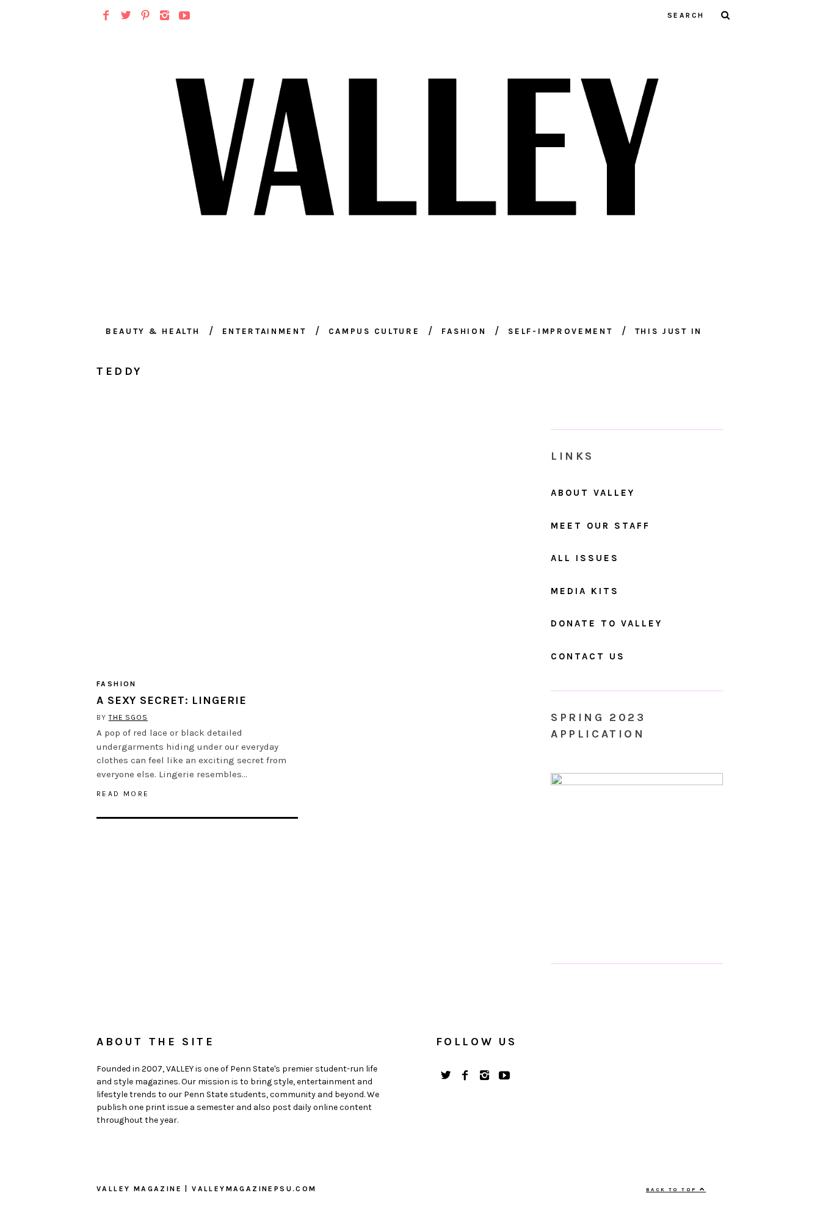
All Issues (585, 558)
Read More (123, 793)
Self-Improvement (560, 331)
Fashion (463, 331)
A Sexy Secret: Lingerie (171, 700)
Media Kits (585, 591)
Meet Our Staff (600, 525)
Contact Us (588, 656)
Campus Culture (374, 331)
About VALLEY (593, 492)
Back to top (673, 1189)
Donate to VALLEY (606, 623)
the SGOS (128, 717)
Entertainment (264, 331)
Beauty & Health (153, 331)
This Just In (668, 331)
